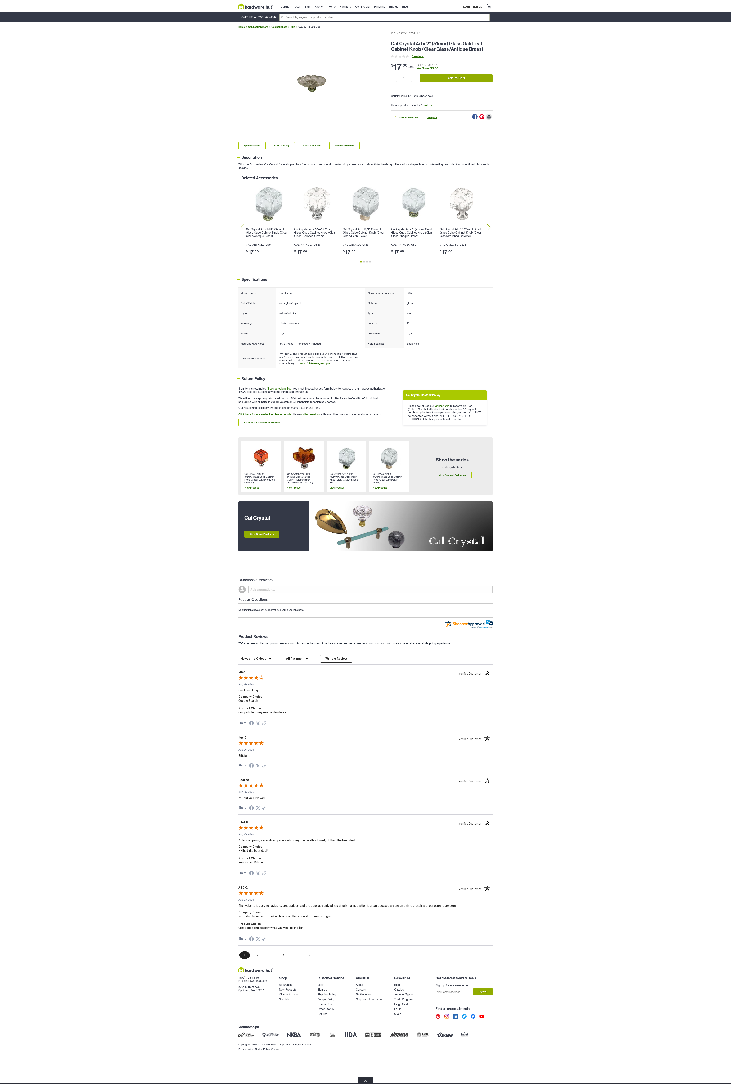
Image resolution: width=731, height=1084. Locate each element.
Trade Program (403, 999)
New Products (287, 989)
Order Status (326, 1009)
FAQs (397, 1009)
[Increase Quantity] (414, 78)
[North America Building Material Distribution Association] (399, 1035)
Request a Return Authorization (262, 422)
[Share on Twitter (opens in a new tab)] (258, 723)
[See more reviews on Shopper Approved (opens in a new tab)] (264, 723)
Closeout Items (288, 994)
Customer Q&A (312, 145)
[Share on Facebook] (475, 117)
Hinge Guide (401, 1004)
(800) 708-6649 (267, 17)
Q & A (398, 1014)
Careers (361, 989)
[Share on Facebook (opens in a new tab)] (251, 723)
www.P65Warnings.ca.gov (315, 363)
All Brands (285, 985)
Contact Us (325, 1004)
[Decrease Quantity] (393, 78)
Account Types (403, 994)
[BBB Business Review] (373, 1035)
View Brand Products (262, 534)
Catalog (399, 989)
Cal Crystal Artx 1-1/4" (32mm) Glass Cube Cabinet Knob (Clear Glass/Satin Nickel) (363, 232)
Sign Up (477, 6)
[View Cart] (489, 7)
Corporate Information (369, 999)
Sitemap (275, 1049)
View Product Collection (452, 475)
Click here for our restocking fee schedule (264, 414)
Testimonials (363, 994)
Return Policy (282, 145)
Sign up (483, 991)
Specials (284, 999)
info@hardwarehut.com (252, 981)
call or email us (310, 414)
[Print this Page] (489, 117)
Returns (322, 1014)
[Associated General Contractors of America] (423, 1035)
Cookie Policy (262, 1049)
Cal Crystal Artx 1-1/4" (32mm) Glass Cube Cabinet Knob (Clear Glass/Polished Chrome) (315, 232)
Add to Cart (456, 78)
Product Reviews (344, 145)
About (359, 985)
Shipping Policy (327, 994)
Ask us (428, 105)
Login (466, 6)
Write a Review (336, 658)
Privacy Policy (245, 1049)
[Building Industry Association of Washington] (445, 1035)
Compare (432, 117)
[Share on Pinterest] (482, 117)
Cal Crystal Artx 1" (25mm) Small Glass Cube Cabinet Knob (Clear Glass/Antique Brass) (412, 232)
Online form (442, 406)
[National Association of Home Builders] (464, 1035)
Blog (397, 985)
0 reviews (418, 56)
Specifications (252, 145)
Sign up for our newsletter (452, 985)
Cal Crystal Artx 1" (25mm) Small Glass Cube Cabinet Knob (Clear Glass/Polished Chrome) (460, 232)
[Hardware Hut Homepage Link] (255, 6)
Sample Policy (326, 999)
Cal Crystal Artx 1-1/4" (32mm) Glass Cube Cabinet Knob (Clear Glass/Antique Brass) (266, 232)
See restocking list (279, 388)
